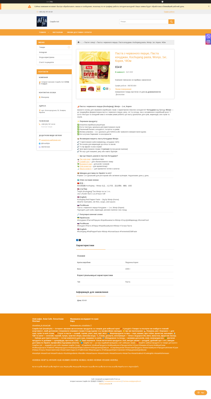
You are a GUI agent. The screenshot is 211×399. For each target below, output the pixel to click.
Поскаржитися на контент (112, 381)
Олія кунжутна (85, 166)
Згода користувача (46, 57)
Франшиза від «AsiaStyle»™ (81, 325)
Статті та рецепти (46, 62)
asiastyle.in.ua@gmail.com (51, 140)
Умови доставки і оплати (79, 32)
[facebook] (77, 240)
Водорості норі (86, 164)
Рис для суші (85, 159)
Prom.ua (117, 379)
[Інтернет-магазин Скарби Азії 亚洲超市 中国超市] (42, 26)
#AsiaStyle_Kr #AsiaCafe (41, 325)
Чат (202, 393)
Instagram (58, 32)
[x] (80, 240)
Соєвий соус (84, 162)
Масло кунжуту (86, 169)
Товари (42, 32)
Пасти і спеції (89, 42)
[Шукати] (171, 21)
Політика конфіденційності (131, 381)
